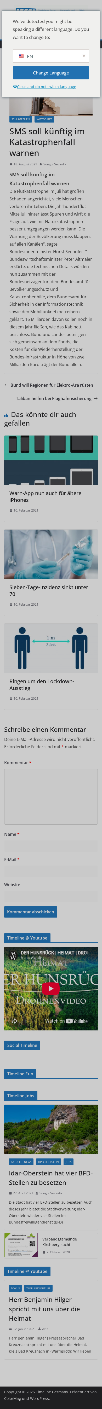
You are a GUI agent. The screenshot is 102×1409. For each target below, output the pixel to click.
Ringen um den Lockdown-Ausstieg (41, 685)
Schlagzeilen (21, 119)
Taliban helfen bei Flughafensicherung (54, 398)
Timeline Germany (52, 1391)
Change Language (51, 72)
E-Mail (12, 859)
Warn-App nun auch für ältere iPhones (45, 496)
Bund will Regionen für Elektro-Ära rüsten (51, 385)
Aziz (45, 1329)
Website (12, 885)
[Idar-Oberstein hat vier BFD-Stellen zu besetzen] (51, 1129)
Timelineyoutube (38, 1288)
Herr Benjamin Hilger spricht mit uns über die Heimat (44, 1309)
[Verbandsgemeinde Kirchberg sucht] (21, 1245)
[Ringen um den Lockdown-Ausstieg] (51, 627)
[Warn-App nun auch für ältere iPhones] (51, 439)
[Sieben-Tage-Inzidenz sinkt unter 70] (51, 533)
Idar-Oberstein (48, 1162)
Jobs (68, 1162)
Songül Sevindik (54, 164)
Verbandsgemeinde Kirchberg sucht (59, 1242)
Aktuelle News (21, 1162)
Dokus (15, 1288)
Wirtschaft (44, 119)
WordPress (39, 1398)
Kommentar (17, 763)
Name (12, 834)
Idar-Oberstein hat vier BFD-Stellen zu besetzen (51, 1178)
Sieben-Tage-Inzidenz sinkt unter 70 (48, 591)
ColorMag (12, 1398)
